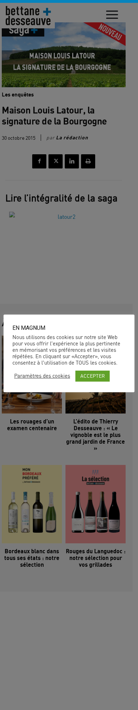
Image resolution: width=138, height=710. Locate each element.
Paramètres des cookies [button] (42, 376)
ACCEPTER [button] (92, 376)
